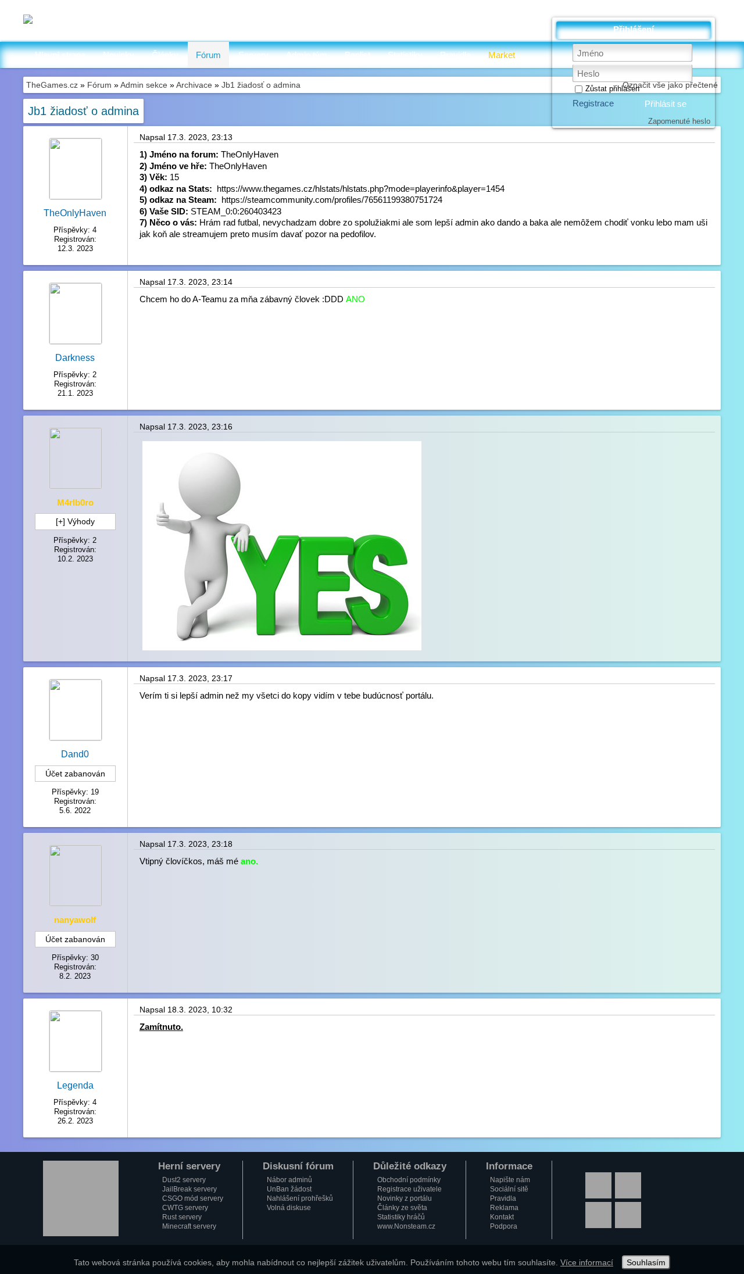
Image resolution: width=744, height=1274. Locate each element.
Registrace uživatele (409, 1189)
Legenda (75, 1085)
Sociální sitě (509, 1189)
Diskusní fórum (298, 1166)
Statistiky (405, 55)
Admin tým (306, 55)
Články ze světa (402, 1208)
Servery (253, 55)
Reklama (504, 1208)
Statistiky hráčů (401, 1217)
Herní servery (189, 1166)
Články (165, 55)
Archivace (194, 85)
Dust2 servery (184, 1180)
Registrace (593, 103)
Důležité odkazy (409, 1166)
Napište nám (510, 1180)
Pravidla (455, 55)
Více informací (586, 1262)
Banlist (357, 55)
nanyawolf (75, 920)
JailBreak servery (189, 1189)
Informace (509, 1166)
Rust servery (182, 1217)
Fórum (208, 55)
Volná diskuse (289, 1208)
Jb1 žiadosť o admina (261, 85)
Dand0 (75, 754)
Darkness (75, 358)
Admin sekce (143, 85)
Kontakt (502, 1217)
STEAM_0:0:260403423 (236, 211)
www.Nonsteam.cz (406, 1226)
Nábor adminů (289, 1180)
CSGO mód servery (192, 1198)
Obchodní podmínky (409, 1180)
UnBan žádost (289, 1189)
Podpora (503, 1226)
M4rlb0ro (75, 502)
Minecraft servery (189, 1226)
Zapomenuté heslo (679, 121)
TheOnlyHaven (75, 213)
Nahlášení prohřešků (300, 1198)
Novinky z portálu (404, 1198)
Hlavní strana (60, 55)
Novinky (118, 55)
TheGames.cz (52, 85)
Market (501, 55)
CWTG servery (185, 1208)
